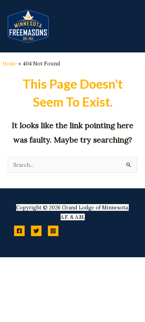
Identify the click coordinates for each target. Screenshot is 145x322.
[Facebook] (19, 231)
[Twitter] (36, 231)
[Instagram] (53, 231)
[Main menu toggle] (131, 26)
